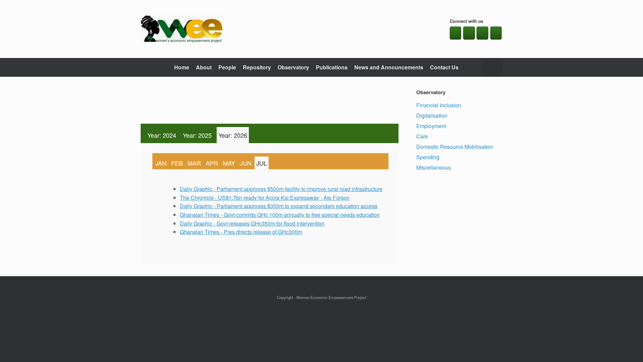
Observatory (293, 67)
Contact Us (444, 67)
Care (422, 136)
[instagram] (482, 33)
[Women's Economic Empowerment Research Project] (182, 29)
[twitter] (469, 33)
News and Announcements (388, 67)
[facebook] (455, 33)
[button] (492, 67)
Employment (431, 126)
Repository (257, 67)
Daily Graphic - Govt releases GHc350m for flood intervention (252, 223)
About (204, 67)
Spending (427, 157)
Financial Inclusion (438, 105)
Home (181, 67)
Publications (332, 67)
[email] (496, 33)
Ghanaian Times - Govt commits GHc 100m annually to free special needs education (280, 215)
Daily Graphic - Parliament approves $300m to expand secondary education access (278, 206)
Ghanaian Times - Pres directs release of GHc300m (241, 232)
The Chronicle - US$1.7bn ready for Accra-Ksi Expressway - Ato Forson (265, 197)
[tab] (162, 135)
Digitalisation (431, 115)
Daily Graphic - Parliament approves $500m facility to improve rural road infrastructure (281, 189)
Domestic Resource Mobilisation (454, 146)
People (227, 67)
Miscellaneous (433, 167)
